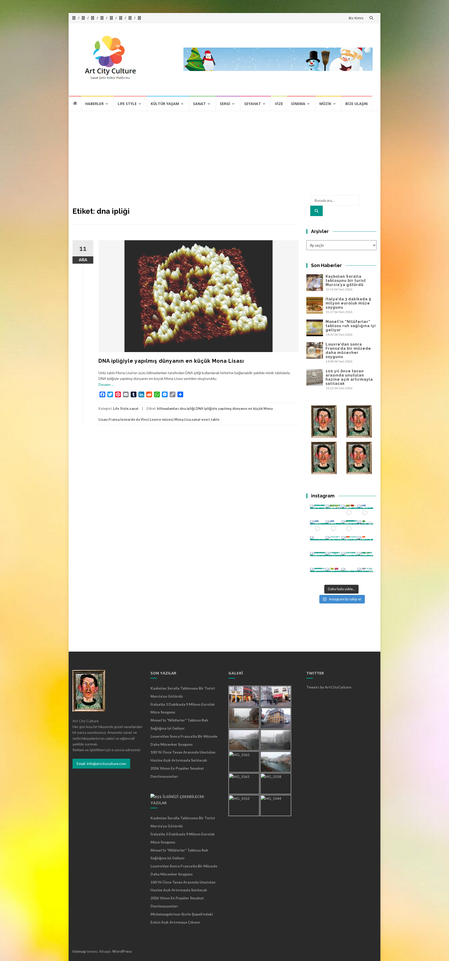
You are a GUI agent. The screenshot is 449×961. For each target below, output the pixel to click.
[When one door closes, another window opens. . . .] (318, 576)
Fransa (114, 419)
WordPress (122, 951)
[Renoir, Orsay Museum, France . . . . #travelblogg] (349, 560)
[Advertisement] (224, 150)
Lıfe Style (127, 103)
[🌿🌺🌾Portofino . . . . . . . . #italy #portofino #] (333, 576)
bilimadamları (168, 408)
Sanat (199, 103)
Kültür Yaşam (165, 103)
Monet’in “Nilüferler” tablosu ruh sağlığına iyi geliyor (351, 326)
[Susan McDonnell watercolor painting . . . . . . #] (333, 544)
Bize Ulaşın (356, 103)
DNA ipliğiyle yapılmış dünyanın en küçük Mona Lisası (171, 361)
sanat (133, 408)
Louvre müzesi (162, 419)
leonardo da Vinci (134, 419)
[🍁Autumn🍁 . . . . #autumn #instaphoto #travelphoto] (365, 544)
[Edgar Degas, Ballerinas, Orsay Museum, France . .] (333, 560)
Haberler (94, 103)
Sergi (225, 103)
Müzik (325, 103)
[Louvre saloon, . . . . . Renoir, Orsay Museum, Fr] (318, 560)
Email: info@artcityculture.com (101, 763)
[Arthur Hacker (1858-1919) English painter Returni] (318, 513)
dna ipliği (187, 408)
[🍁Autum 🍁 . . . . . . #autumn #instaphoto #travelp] (349, 544)
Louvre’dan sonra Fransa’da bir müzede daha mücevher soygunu (348, 350)
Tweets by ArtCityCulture (328, 687)
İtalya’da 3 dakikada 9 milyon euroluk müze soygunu (348, 303)
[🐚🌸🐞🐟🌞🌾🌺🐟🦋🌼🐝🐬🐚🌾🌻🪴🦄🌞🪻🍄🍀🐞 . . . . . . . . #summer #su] (349, 513)
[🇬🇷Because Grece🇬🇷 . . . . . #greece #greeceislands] (333, 528)
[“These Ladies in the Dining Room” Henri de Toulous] (318, 544)
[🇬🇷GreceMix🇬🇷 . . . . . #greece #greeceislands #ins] (365, 513)
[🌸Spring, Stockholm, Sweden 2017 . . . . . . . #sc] (365, 576)
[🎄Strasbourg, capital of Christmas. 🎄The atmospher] (365, 528)
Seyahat (252, 103)
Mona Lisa (182, 419)
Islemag (79, 951)
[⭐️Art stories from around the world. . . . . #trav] (349, 528)
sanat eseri (201, 419)
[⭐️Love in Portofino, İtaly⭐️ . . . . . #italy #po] (349, 576)
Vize (279, 103)
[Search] (316, 211)
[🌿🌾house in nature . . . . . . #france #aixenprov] (365, 560)
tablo (215, 419)
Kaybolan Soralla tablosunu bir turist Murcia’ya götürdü (346, 280)
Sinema (298, 103)
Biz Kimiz (356, 18)
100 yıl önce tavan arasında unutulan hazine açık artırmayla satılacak (349, 377)
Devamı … (106, 384)
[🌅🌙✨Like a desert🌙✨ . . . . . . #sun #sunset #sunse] (333, 513)
